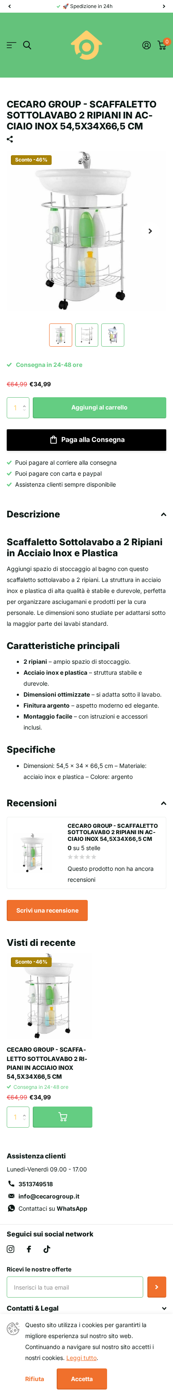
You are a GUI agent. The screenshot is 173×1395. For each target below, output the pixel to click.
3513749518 (35, 1184)
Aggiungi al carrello (99, 407)
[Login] (146, 45)
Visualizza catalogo (11, 45)
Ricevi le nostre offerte (39, 1269)
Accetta (82, 1378)
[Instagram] (10, 1249)
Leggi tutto (81, 1357)
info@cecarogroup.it (48, 1196)
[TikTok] (47, 1249)
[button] (9, 6)
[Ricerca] (27, 45)
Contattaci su (52, 1208)
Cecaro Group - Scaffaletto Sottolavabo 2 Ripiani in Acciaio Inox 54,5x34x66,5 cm (47, 1063)
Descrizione (33, 514)
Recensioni (32, 802)
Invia (156, 1287)
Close (86, 1308)
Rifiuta (34, 1379)
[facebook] (29, 1249)
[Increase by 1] (26, 400)
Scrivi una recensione (47, 910)
